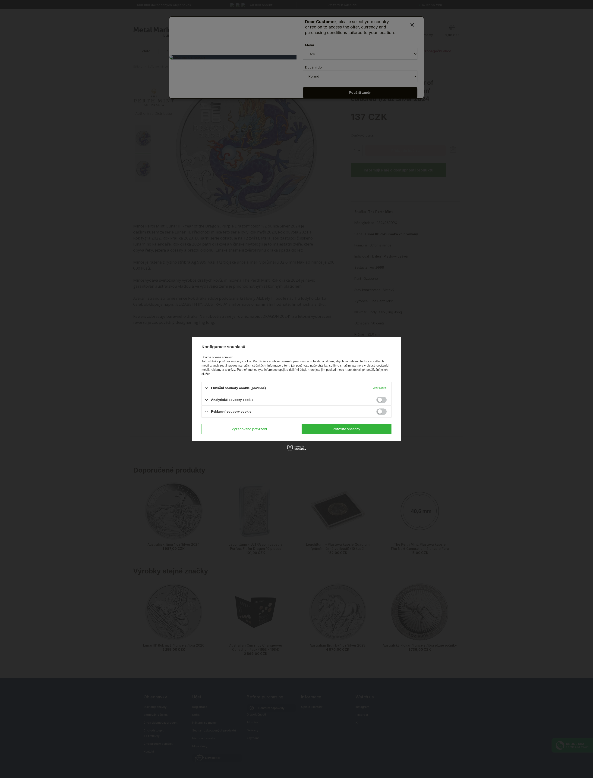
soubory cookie (279, 361)
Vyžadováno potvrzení (249, 429)
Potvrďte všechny (346, 429)
